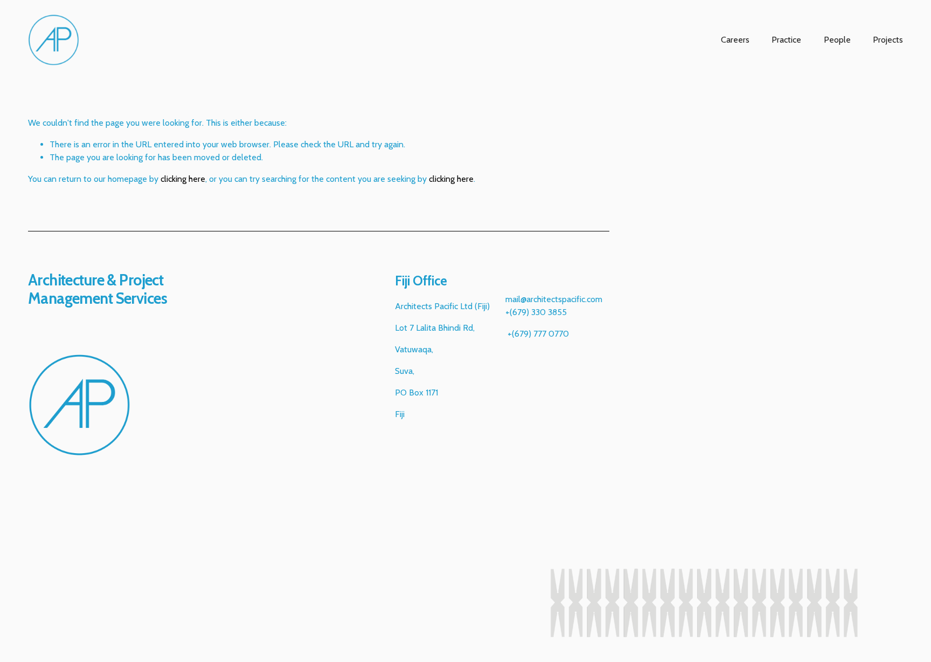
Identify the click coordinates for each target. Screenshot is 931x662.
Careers (735, 40)
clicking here (183, 179)
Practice (786, 40)
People (837, 40)
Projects (888, 40)
